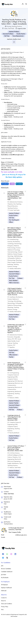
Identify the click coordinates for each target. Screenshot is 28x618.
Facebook (5, 184)
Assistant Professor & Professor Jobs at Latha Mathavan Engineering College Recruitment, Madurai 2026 (16, 448)
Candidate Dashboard (6, 571)
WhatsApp (13, 174)
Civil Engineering (14, 373)
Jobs (2, 566)
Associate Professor (8, 34)
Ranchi (11, 433)
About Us (3, 601)
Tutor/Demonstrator (18, 36)
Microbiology (17, 301)
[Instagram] (11, 554)
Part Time (11, 278)
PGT (13, 339)
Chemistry (10, 204)
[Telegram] (3, 558)
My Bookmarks (4, 577)
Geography (17, 337)
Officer (11, 222)
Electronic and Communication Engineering (15, 385)
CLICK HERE (13, 169)
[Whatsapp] (7, 554)
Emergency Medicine (13, 246)
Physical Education (13, 206)
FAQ (2, 609)
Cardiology (11, 244)
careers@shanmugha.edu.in (16, 155)
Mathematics (15, 463)
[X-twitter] (7, 558)
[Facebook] (3, 554)
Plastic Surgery (12, 262)
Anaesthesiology (13, 239)
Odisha (17, 398)
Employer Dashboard (6, 587)
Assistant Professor (14, 31)
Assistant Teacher (13, 403)
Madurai (11, 467)
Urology (15, 266)
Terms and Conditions (6, 604)
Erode (11, 210)
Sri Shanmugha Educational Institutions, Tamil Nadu (16, 528)
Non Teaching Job (14, 220)
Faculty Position (21, 34)
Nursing (9, 26)
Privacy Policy (4, 606)
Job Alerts (3, 574)
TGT (14, 345)
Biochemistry (16, 241)
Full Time (6, 36)
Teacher (11, 357)
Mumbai (11, 268)
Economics (10, 337)
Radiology (10, 264)
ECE (16, 381)
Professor (20, 278)
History (9, 339)
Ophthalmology (18, 256)
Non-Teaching (17, 204)
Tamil (20, 463)
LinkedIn (20, 184)
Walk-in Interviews (14, 283)
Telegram (20, 174)
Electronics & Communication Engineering (15, 389)
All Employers (4, 585)
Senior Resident (13, 280)
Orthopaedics (11, 258)
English (9, 463)
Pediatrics (18, 258)
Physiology (19, 260)
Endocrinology (12, 248)
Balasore (11, 398)
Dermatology (17, 244)
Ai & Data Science (14, 453)
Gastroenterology (12, 252)
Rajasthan (12, 347)
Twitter (12, 184)
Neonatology (11, 303)
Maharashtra (17, 268)
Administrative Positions (15, 202)
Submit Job (3, 590)
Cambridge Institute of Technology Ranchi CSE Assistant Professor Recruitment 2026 (14, 417)
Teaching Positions (17, 26)
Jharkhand (16, 433)
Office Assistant (13, 355)
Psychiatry (19, 262)
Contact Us (4, 598)
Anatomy (10, 241)
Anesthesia (12, 297)
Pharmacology (11, 260)
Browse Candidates (6, 569)
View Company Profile (15, 532)
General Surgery (17, 254)
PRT (16, 339)
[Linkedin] (15, 554)
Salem (5, 28)
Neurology (10, 256)
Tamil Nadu (11, 28)
